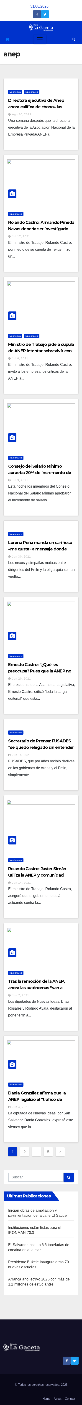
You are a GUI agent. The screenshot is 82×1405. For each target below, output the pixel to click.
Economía (15, 92)
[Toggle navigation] (39, 39)
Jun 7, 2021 (20, 995)
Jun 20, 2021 (21, 678)
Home (46, 1398)
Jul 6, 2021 (20, 358)
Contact (70, 1398)
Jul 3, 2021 (20, 480)
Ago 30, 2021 (21, 114)
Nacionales (32, 92)
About (58, 1398)
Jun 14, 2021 (21, 882)
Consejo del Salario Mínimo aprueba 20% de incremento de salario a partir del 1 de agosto (39, 473)
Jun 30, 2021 (21, 556)
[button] (73, 39)
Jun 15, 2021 (21, 755)
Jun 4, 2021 (20, 1107)
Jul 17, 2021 (21, 236)
